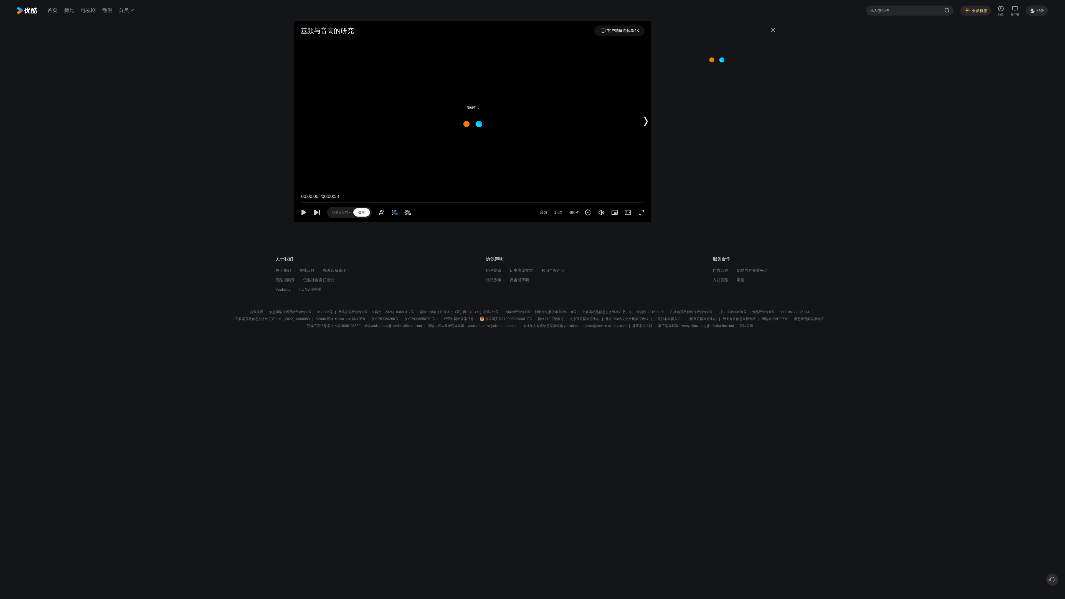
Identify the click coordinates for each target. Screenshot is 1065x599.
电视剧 (88, 10)
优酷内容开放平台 (752, 270)
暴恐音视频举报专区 (809, 319)
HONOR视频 (310, 289)
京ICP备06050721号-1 (421, 319)
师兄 (69, 10)
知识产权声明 (553, 270)
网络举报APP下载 (775, 319)
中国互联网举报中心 (702, 319)
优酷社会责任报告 (318, 280)
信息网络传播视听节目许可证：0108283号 (301, 312)
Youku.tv (282, 289)
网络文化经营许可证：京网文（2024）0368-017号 (376, 312)
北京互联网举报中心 (585, 319)
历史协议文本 (521, 270)
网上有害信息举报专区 (739, 319)
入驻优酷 (720, 280)
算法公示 (746, 326)
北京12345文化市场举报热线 (626, 319)
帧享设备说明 (334, 270)
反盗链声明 (519, 280)
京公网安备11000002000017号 (508, 319)
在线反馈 (307, 270)
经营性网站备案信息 (459, 319)
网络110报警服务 (551, 319)
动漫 (107, 10)
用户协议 (493, 270)
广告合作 (720, 270)
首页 (52, 10)
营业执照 (256, 312)
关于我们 (283, 270)
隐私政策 (493, 280)
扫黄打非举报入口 (667, 319)
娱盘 (740, 280)
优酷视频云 (285, 280)
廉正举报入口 (642, 326)
